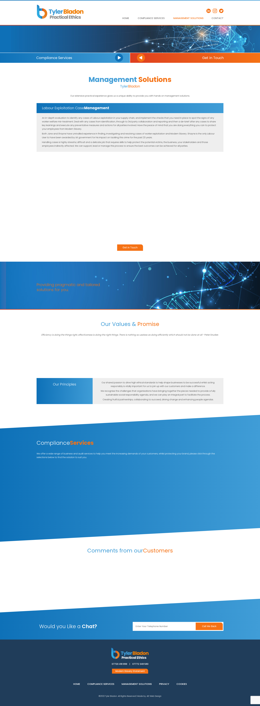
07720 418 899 (119, 664)
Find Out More (52, 509)
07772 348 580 (140, 664)
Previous (42, 575)
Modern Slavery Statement (130, 671)
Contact (217, 18)
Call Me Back (209, 626)
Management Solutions (188, 18)
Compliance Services (151, 18)
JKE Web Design (153, 696)
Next (217, 575)
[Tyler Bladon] (60, 18)
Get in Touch (130, 247)
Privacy (164, 684)
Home (125, 18)
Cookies (181, 684)
